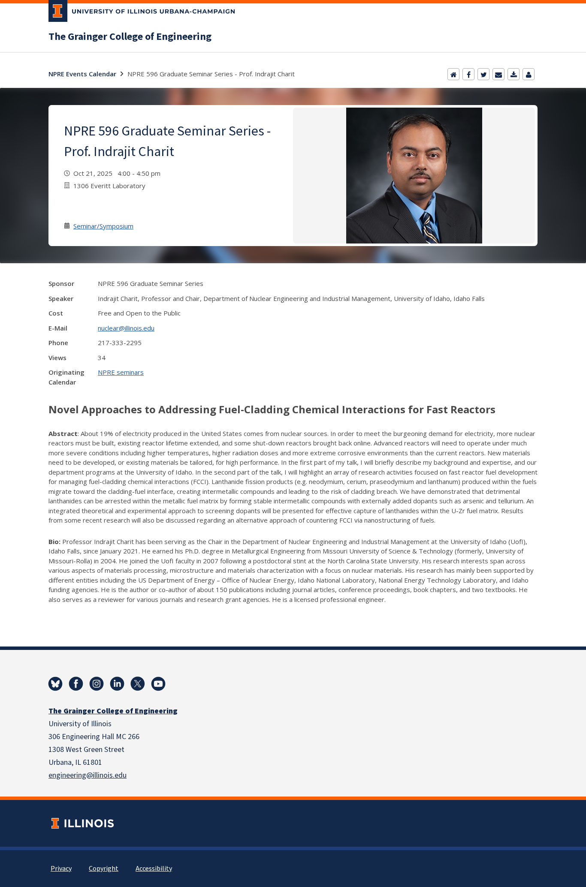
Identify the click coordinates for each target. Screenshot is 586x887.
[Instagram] (96, 683)
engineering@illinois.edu (87, 775)
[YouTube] (158, 683)
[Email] (498, 74)
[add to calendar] (513, 74)
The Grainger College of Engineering (129, 36)
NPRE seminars (121, 372)
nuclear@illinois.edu (126, 328)
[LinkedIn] (117, 683)
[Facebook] (468, 74)
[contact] (529, 74)
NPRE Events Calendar (82, 73)
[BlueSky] (55, 683)
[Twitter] (483, 74)
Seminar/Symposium (103, 226)
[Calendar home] (453, 74)
